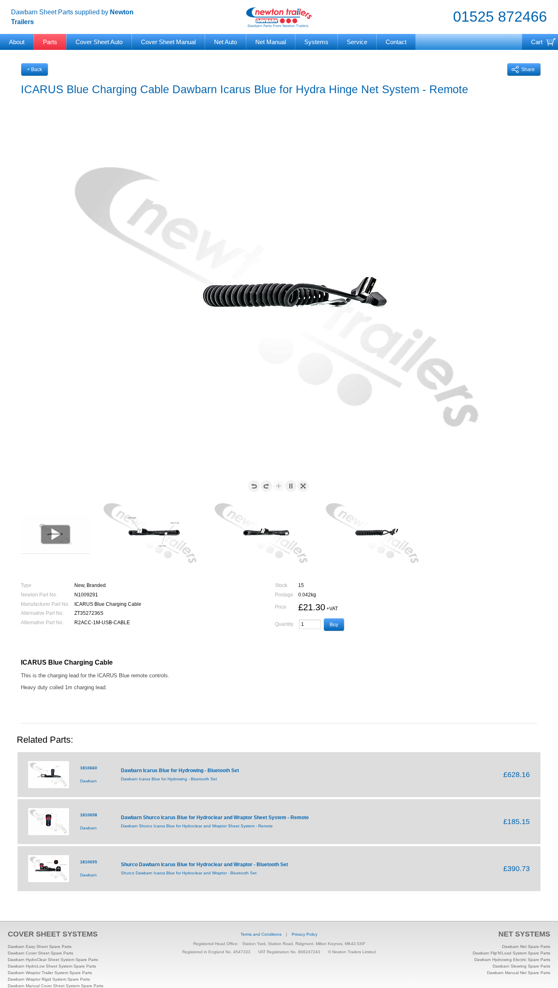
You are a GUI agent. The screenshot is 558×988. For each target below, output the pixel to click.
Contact (396, 41)
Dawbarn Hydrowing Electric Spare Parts (512, 959)
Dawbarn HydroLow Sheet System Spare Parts (52, 966)
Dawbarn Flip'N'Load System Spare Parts (511, 953)
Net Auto (225, 41)
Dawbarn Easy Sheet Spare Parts (39, 946)
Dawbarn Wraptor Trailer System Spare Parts (50, 972)
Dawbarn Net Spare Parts (526, 946)
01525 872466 (500, 16)
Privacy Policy (304, 934)
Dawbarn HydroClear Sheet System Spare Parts (53, 959)
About (17, 41)
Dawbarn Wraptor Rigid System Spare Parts (49, 979)
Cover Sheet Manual (168, 41)
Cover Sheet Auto (99, 41)
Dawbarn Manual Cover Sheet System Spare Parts (55, 986)
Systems (316, 41)
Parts (50, 41)
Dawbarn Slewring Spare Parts (521, 966)
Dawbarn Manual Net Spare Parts (518, 972)
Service (357, 41)
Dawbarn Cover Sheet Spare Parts (40, 953)
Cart (536, 41)
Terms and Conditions (261, 934)
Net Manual (270, 41)
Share (528, 69)
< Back (34, 69)
